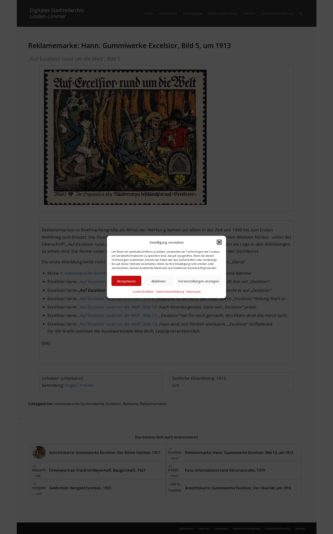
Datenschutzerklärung (170, 292)
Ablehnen (158, 281)
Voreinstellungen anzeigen (198, 281)
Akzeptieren (126, 281)
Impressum (193, 292)
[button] (219, 242)
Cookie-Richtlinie (143, 292)
